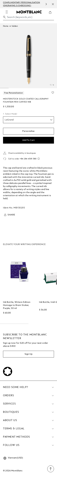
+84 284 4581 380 (28, 159)
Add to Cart (28, 140)
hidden (15, 26)
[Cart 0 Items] (51, 15)
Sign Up (29, 354)
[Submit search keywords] (4, 17)
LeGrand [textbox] (9, 120)
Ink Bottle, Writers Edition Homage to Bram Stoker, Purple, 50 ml (16, 305)
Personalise (28, 131)
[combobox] (28, 18)
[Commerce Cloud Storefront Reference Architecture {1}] (29, 12)
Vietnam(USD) (15, 458)
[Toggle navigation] (6, 12)
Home (6, 26)
